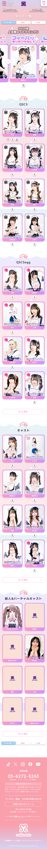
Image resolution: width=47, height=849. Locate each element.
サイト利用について (19, 841)
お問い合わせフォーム (23, 804)
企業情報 (8, 841)
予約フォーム (19, 816)
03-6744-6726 (23, 809)
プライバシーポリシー (34, 841)
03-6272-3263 (23, 776)
